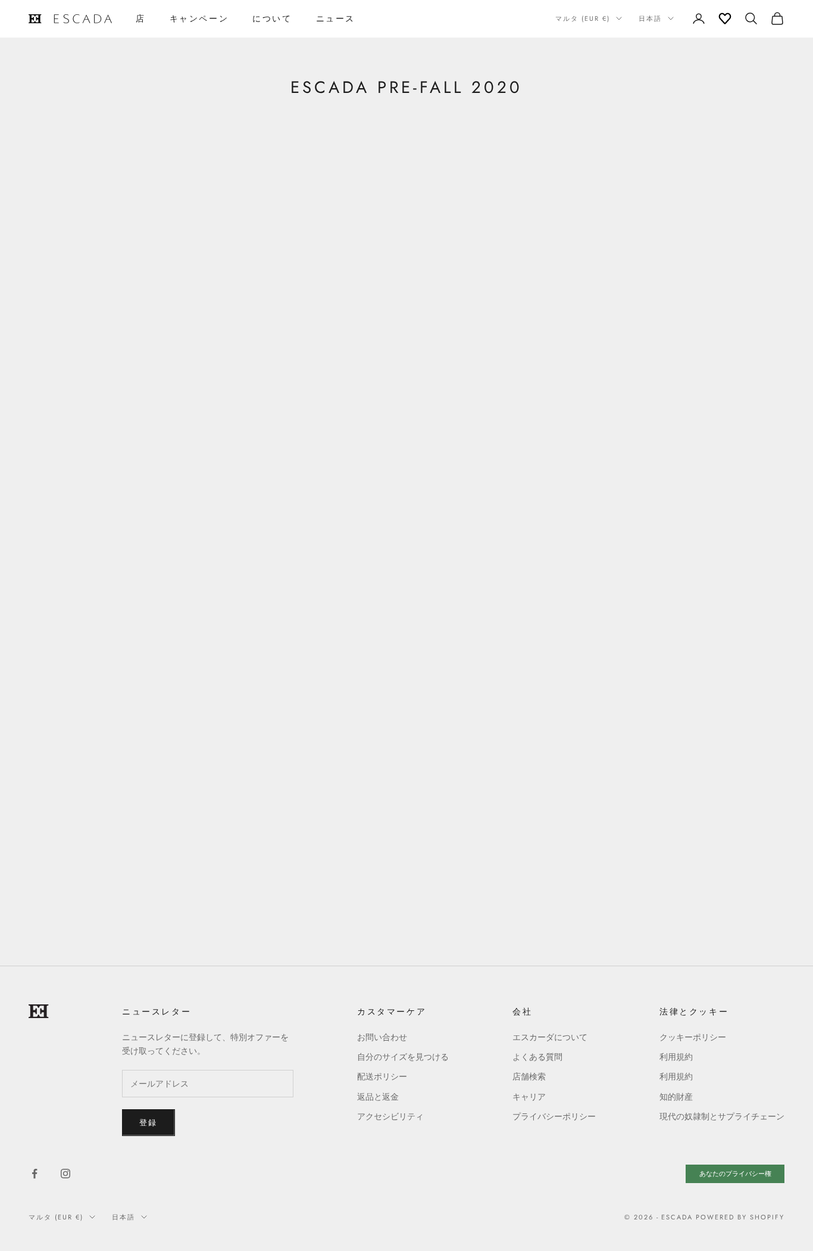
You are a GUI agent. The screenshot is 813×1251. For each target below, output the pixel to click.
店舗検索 (529, 1076)
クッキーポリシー (692, 1037)
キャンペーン (199, 18)
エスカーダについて (549, 1037)
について (272, 18)
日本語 (650, 18)
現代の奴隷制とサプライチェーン (721, 1116)
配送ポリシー (382, 1076)
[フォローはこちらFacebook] (34, 1174)
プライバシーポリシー (554, 1116)
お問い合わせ (382, 1037)
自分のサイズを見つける (403, 1057)
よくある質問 (537, 1057)
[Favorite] (725, 18)
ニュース (335, 18)
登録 (148, 1122)
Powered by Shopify (740, 1217)
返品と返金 (378, 1097)
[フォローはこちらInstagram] (65, 1174)
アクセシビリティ (390, 1116)
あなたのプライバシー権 (735, 1173)
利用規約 (676, 1057)
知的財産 (676, 1097)
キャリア (529, 1097)
